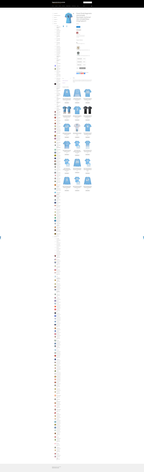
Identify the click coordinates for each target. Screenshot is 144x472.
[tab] (66, 78)
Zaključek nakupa (68, 6)
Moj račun (63, 6)
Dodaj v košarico (82, 68)
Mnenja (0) (63, 82)
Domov (53, 6)
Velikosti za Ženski (78, 29)
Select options (67, 102)
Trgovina (56, 6)
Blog (77, 6)
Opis (63, 78)
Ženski (87, 72)
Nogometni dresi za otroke (58, 2)
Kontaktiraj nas (74, 6)
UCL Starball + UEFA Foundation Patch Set (83, 55)
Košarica (60, 6)
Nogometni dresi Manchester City (83, 72)
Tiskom (78, 34)
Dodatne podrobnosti (65, 80)
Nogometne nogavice (81, 43)
